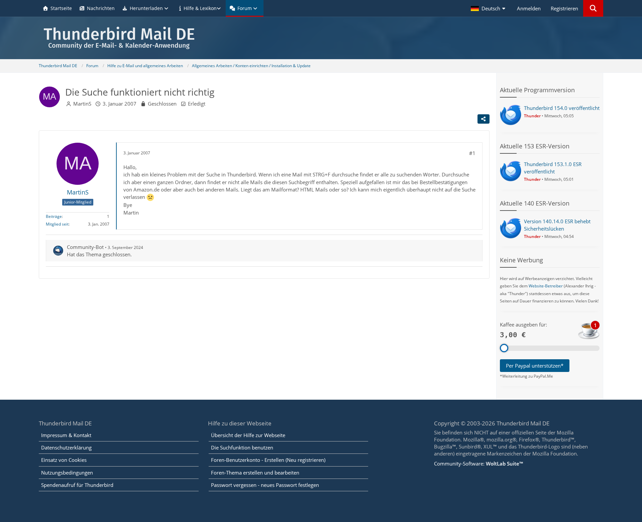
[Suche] (593, 8)
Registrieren (564, 8)
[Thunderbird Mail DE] (321, 37)
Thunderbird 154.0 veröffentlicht (562, 108)
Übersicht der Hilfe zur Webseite (248, 435)
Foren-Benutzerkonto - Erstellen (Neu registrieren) (268, 459)
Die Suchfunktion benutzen (242, 447)
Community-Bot (85, 247)
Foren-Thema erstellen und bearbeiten (255, 472)
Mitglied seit (57, 224)
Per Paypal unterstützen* (534, 365)
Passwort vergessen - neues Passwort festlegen (265, 485)
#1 (472, 153)
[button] (489, 8)
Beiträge (54, 216)
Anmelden (529, 8)
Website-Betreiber (546, 286)
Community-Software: (478, 463)
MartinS (82, 103)
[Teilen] (483, 119)
